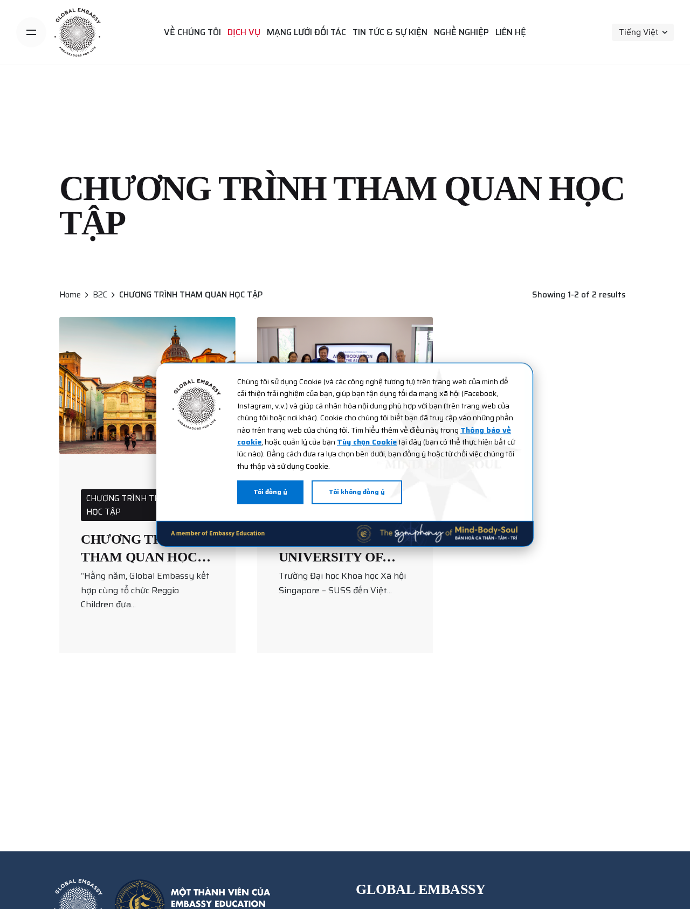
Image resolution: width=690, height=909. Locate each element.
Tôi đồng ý (270, 492)
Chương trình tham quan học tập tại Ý (139, 556)
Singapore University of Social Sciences (339, 556)
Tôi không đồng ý (357, 492)
